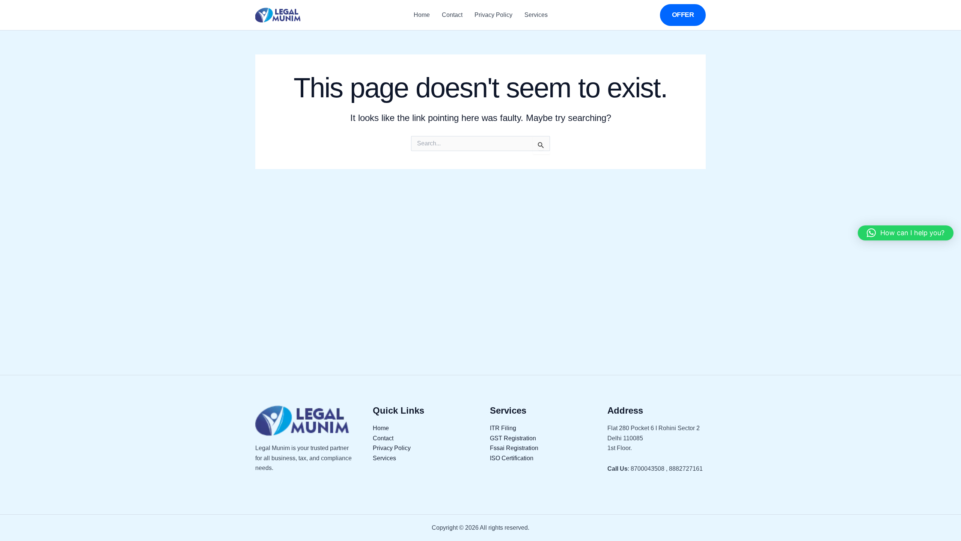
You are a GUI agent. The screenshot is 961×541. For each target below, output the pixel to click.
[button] (683, 15)
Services (536, 15)
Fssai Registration (514, 448)
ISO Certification (511, 458)
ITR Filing (503, 428)
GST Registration (513, 438)
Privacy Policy (493, 15)
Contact (452, 15)
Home (422, 15)
